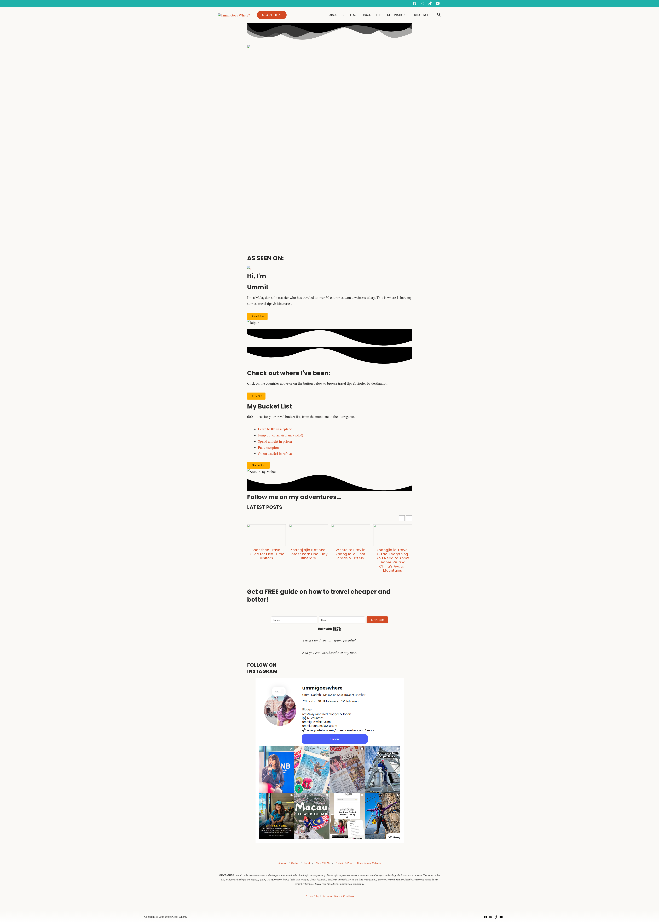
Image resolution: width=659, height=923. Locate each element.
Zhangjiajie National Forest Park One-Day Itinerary (309, 554)
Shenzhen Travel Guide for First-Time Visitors (266, 554)
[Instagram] (422, 3)
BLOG (353, 15)
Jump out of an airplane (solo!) (280, 435)
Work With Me (322, 862)
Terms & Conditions (344, 896)
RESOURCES (422, 15)
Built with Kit (329, 629)
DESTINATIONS (397, 15)
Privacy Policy (312, 896)
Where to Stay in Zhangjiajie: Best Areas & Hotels (350, 554)
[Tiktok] (430, 3)
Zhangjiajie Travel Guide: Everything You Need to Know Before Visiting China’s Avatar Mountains (392, 560)
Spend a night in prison (275, 441)
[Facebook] (414, 3)
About (307, 862)
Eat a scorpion (268, 447)
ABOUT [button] (334, 15)
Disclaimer (327, 896)
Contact (294, 862)
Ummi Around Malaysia (369, 862)
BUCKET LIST (372, 15)
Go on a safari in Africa (275, 453)
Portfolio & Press (344, 862)
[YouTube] (438, 3)
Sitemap (282, 862)
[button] (272, 15)
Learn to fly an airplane (275, 429)
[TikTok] (496, 917)
